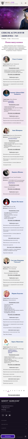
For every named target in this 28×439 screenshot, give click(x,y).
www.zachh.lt (11, 101)
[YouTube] (9, 415)
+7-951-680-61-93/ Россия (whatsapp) (16, 180)
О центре (3, 428)
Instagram (10, 352)
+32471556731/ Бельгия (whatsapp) (15, 181)
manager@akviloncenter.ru (7, 406)
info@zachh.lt (11, 102)
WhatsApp (3, 409)
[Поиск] (21, 3)
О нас (8, 38)
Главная (3, 38)
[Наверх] (25, 436)
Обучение (4, 420)
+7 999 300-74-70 (5, 407)
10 (23, 390)
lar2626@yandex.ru (12, 350)
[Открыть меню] (25, 3)
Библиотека (4, 424)
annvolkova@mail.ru (12, 138)
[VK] (2, 415)
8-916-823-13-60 (11, 65)
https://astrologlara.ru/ (13, 351)
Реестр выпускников (14, 395)
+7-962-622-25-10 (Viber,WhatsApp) (16, 348)
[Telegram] (6, 415)
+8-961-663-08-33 (12, 300)
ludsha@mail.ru (11, 182)
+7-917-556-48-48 (12, 268)
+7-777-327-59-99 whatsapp (14, 137)
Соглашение (20, 437)
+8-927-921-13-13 (12, 208)
